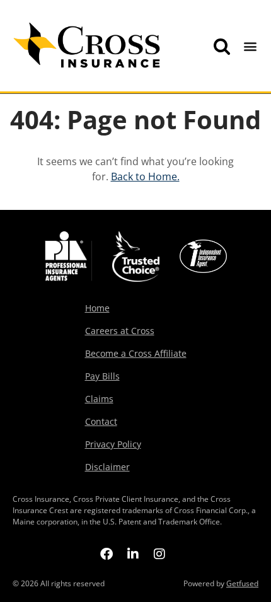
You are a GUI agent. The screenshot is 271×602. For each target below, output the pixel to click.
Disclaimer (107, 467)
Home (97, 308)
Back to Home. (145, 176)
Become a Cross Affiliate (136, 353)
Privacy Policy (113, 444)
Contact (101, 421)
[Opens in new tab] (106, 553)
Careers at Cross (119, 331)
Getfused (242, 583)
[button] (250, 46)
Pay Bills (102, 376)
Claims (99, 399)
